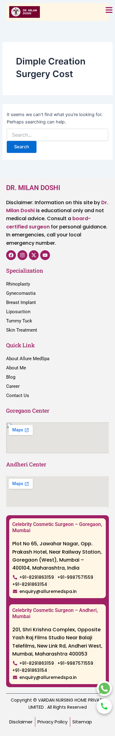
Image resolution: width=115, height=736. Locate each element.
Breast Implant (21, 302)
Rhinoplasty (18, 284)
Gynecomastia (21, 293)
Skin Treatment (21, 330)
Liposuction (18, 311)
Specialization (24, 270)
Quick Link (20, 345)
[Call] (104, 706)
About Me (16, 368)
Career (13, 386)
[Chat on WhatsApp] (104, 688)
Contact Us (17, 395)
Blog (10, 377)
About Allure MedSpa (27, 358)
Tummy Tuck (19, 321)
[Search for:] (57, 135)
